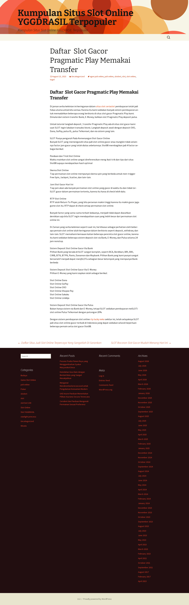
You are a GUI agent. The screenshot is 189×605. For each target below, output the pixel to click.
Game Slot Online (28, 380)
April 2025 (142, 434)
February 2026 (144, 388)
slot (124, 76)
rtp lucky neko (97, 319)
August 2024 (143, 471)
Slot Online (25, 407)
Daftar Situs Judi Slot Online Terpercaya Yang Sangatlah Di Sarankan (59, 342)
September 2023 (145, 521)
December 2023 (145, 508)
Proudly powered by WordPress (97, 599)
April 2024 (142, 489)
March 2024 (143, 494)
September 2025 (145, 411)
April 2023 (142, 544)
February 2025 (144, 443)
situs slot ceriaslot (105, 106)
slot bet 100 (26, 403)
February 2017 (144, 576)
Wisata (24, 425)
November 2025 (145, 402)
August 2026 (143, 361)
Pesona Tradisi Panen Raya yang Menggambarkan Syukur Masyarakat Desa (74, 364)
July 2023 (142, 530)
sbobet (118, 76)
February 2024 (144, 498)
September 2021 (145, 567)
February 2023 (144, 553)
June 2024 (142, 480)
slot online (131, 76)
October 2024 (144, 462)
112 (78, 599)
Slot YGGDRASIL (27, 412)
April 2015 (142, 581)
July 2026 (142, 365)
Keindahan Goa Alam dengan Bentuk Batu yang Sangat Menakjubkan (72, 375)
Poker (23, 389)
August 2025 (143, 416)
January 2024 (144, 503)
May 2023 (142, 540)
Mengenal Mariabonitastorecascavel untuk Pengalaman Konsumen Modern (74, 385)
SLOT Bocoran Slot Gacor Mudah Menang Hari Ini (141, 342)
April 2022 (142, 558)
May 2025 (142, 430)
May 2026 (142, 375)
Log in (101, 376)
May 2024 (142, 485)
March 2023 (143, 549)
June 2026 (142, 370)
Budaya (24, 375)
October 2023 (144, 517)
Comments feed (106, 385)
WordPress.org (105, 389)
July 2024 (142, 475)
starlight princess (28, 416)
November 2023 (145, 512)
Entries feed (104, 380)
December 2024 (145, 453)
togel (52, 79)
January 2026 (144, 393)
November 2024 (145, 457)
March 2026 (143, 384)
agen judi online (97, 76)
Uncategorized (78, 76)
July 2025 (142, 420)
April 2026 (142, 379)
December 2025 (145, 398)
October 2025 (144, 407)
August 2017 (143, 572)
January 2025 (144, 448)
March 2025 (143, 439)
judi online (109, 76)
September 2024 (145, 466)
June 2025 (142, 425)
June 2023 (142, 535)
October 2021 (144, 563)
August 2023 (143, 526)
